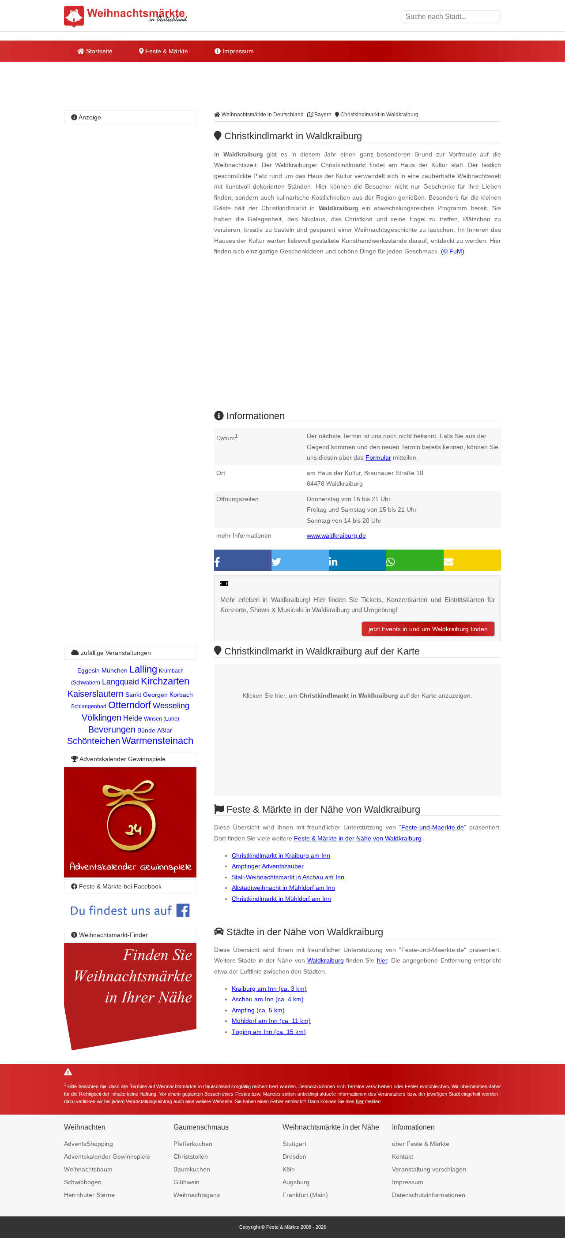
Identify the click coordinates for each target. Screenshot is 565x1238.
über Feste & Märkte (420, 1143)
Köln (288, 1169)
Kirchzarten (165, 681)
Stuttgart (294, 1143)
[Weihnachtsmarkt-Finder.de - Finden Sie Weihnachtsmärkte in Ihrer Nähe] (130, 1051)
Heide (132, 718)
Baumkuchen (191, 1169)
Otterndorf (129, 704)
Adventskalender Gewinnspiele (107, 1156)
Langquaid (120, 681)
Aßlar (164, 730)
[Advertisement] (357, 340)
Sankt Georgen (146, 694)
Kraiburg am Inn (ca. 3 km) (269, 988)
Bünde (146, 730)
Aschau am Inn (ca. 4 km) (268, 999)
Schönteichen (93, 741)
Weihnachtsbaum (88, 1169)
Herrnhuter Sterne (89, 1194)
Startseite (98, 51)
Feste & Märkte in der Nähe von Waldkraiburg (358, 838)
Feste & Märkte (165, 51)
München (115, 670)
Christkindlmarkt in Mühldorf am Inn (281, 898)
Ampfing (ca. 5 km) (258, 1010)
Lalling (143, 669)
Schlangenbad (88, 706)
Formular (378, 457)
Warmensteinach (157, 740)
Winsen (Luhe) (161, 719)
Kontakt (402, 1156)
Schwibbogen (83, 1182)
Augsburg (295, 1182)
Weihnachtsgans (196, 1194)
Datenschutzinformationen (428, 1194)
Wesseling (171, 705)
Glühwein (186, 1182)
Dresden (294, 1156)
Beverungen (112, 729)
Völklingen (101, 717)
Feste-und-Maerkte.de (432, 827)
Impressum (237, 51)
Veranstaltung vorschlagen (429, 1169)
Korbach (181, 694)
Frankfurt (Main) (305, 1194)
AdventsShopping (88, 1143)
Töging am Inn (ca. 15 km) (269, 1031)
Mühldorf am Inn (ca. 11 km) (271, 1020)
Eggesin (88, 670)
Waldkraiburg (325, 960)
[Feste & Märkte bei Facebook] (130, 923)
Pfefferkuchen (192, 1143)
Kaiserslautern (96, 694)
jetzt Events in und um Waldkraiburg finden (428, 628)
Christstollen (190, 1156)
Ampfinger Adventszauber (268, 866)
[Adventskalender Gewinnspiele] (130, 875)
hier (382, 960)
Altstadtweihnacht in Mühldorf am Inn (283, 887)
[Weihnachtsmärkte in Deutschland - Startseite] (126, 17)
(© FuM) (452, 251)
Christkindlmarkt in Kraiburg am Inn (281, 855)
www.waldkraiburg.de (336, 535)
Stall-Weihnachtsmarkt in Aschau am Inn (288, 877)
